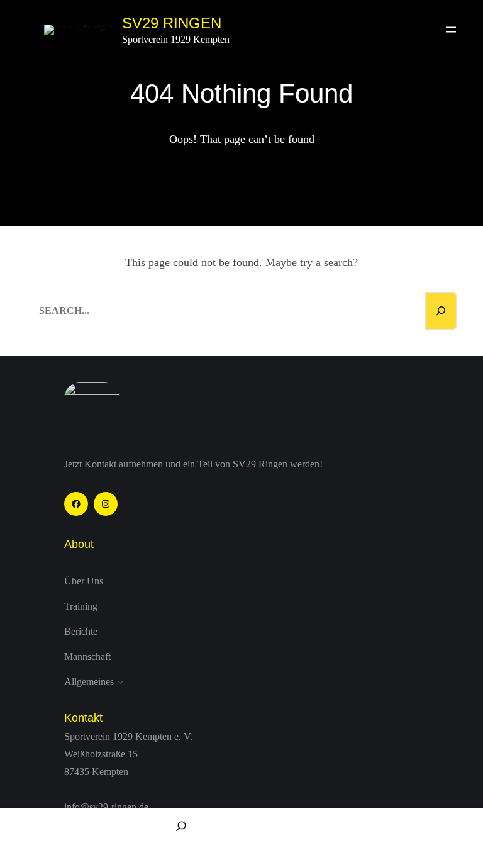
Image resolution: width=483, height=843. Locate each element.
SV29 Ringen (171, 22)
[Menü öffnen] (451, 29)
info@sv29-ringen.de (106, 806)
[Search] (441, 311)
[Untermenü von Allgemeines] (120, 682)
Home (60, 825)
